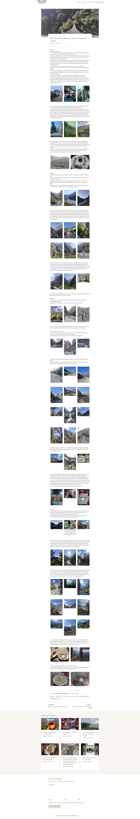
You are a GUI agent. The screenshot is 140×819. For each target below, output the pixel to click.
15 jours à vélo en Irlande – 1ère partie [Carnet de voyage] (89, 734)
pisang (81, 696)
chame (65, 696)
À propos (78, 2)
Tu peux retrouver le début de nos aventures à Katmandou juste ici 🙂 (64, 690)
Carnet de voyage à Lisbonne (97, 2)
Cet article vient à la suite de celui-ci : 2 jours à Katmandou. (62, 46)
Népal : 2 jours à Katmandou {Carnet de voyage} (57, 705)
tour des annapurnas (54, 698)
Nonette (52, 43)
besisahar (58, 696)
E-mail (65, 799)
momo (73, 696)
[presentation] (50, 724)
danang (69, 696)
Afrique (82, 2)
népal (77, 696)
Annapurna (53, 696)
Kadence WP (81, 815)
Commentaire (52, 784)
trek (60, 698)
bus (62, 696)
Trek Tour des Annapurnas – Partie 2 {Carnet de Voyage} (82, 706)
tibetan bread (86, 696)
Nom (50, 799)
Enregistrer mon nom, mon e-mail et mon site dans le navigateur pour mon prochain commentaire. (66, 802)
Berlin (89, 2)
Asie (86, 2)
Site (79, 799)
